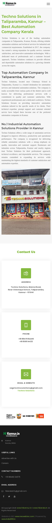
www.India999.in (9, 519)
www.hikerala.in (40, 508)
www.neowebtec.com (25, 516)
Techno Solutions (26, 390)
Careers (5, 463)
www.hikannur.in (24, 508)
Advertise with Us (9, 458)
